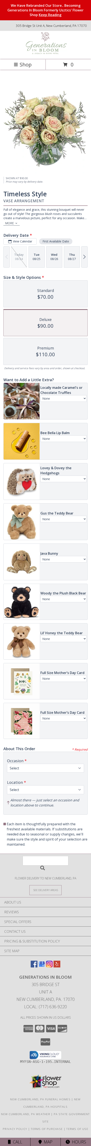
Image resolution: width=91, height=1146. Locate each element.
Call (16, 1142)
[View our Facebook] (34, 966)
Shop (26, 64)
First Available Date (56, 241)
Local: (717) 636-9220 (45, 1007)
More (9, 223)
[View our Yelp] (57, 966)
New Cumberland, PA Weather (25, 1114)
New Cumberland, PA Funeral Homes (40, 1099)
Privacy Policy (15, 1129)
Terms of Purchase (47, 1129)
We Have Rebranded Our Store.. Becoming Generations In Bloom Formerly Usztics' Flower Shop (45, 10)
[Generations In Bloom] (45, 53)
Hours (78, 1142)
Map (47, 1142)
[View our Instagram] (49, 966)
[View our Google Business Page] (41, 966)
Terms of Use (77, 1129)
